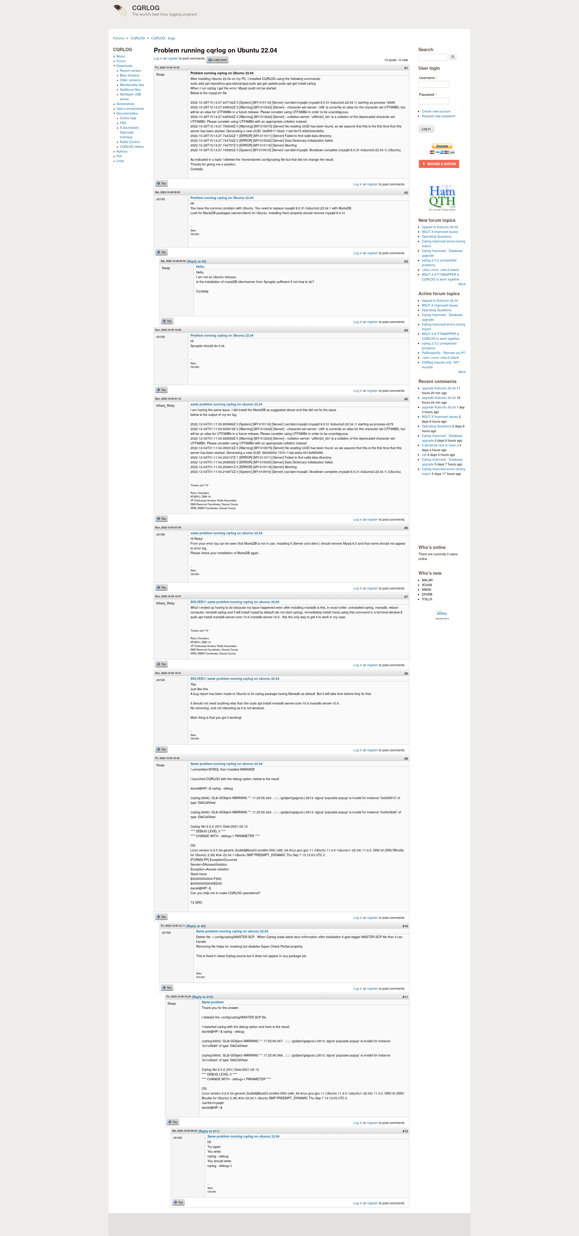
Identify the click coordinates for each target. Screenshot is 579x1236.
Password (428, 94)
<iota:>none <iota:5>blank (440, 269)
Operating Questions (436, 236)
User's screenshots (130, 108)
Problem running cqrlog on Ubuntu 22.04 (222, 197)
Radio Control (130, 141)
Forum (121, 61)
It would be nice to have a (440, 445)
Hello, (200, 266)
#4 (406, 330)
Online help (128, 118)
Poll (119, 156)
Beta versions (129, 75)
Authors (122, 151)
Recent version (130, 70)
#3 (406, 261)
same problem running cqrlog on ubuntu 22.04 (226, 404)
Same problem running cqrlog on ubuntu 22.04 (226, 763)
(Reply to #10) (202, 996)
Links (120, 160)
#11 (405, 996)
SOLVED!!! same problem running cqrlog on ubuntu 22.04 (234, 601)
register (172, 58)
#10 (405, 926)
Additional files (130, 89)
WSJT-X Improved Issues (440, 231)
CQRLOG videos (132, 146)
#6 (406, 527)
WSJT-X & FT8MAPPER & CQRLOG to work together (441, 276)
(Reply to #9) (196, 926)
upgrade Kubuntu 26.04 (439, 388)
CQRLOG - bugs (163, 38)
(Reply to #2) (196, 261)
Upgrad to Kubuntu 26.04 (440, 227)
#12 (405, 1131)
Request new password (438, 116)
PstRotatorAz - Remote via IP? (443, 352)
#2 (406, 192)
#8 (406, 673)
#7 (406, 596)
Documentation (127, 113)
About (120, 56)
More (462, 284)
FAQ (123, 122)
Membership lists (132, 84)
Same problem (213, 1002)
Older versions (130, 80)
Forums (118, 38)
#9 (406, 758)
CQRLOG (146, 7)
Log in (158, 58)
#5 (406, 399)
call (424, 454)
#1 (406, 67)
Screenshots (125, 103)
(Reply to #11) (209, 1131)
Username (428, 77)
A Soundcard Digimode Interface (129, 132)
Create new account (436, 111)
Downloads (124, 65)
